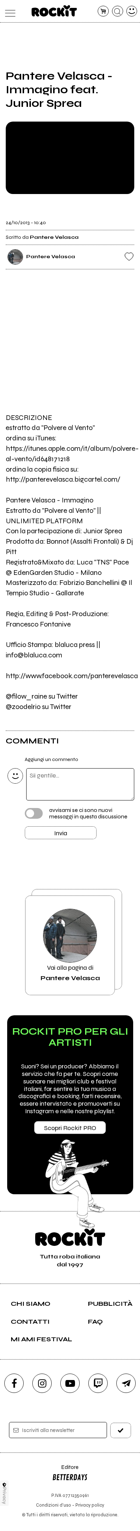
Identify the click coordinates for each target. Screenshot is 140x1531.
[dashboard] (131, 11)
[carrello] (103, 11)
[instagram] (42, 1383)
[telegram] (126, 1383)
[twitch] (98, 1383)
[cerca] (117, 11)
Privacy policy (89, 1505)
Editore (65, 1470)
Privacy (4, 1495)
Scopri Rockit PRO (70, 1128)
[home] (54, 10)
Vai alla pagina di (70, 973)
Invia (60, 833)
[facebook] (14, 1383)
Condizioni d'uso (53, 1505)
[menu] (8, 11)
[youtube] (70, 1383)
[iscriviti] (120, 1430)
